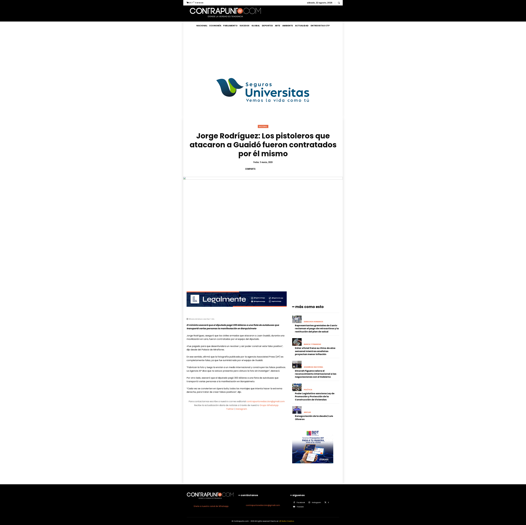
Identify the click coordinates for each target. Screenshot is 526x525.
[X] (265, 169)
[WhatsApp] (278, 169)
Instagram (241, 409)
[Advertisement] (263, 50)
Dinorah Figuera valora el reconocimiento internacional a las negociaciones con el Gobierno (315, 374)
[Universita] (263, 112)
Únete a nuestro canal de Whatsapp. (211, 506)
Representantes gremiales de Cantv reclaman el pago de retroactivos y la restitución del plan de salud (317, 328)
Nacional (263, 126)
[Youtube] (294, 506)
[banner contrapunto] (237, 309)
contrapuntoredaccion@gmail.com (265, 401)
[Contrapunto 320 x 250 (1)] (312, 465)
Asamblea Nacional (313, 367)
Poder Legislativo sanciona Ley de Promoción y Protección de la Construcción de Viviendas (314, 396)
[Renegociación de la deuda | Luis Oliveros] (297, 410)
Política (308, 390)
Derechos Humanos (313, 322)
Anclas (307, 412)
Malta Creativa (287, 521)
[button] (339, 2)
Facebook (301, 502)
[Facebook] (259, 169)
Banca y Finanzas (312, 344)
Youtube (300, 507)
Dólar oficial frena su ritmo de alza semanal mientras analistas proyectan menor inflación (315, 351)
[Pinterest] (272, 169)
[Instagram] (309, 502)
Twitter (230, 409)
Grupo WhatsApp (269, 405)
